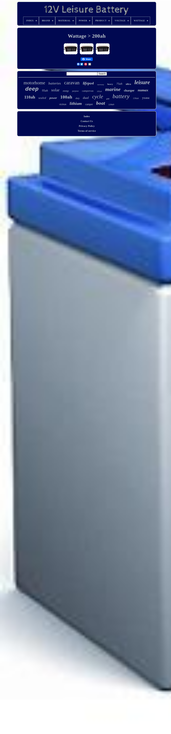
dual (86, 98)
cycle (97, 97)
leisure (142, 82)
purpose (75, 91)
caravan (71, 82)
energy (66, 91)
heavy (110, 84)
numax (143, 90)
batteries (54, 83)
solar (55, 90)
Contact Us (87, 121)
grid (107, 99)
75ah (119, 83)
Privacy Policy (87, 126)
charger (129, 90)
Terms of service (87, 131)
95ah (45, 90)
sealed (42, 98)
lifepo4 (88, 83)
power (53, 98)
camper (89, 104)
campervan (88, 91)
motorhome (34, 82)
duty (77, 98)
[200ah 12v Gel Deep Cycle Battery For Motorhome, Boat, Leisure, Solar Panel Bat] (70, 54)
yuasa (145, 98)
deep (32, 89)
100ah (66, 97)
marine (113, 89)
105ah (99, 91)
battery (121, 96)
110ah (29, 97)
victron (62, 104)
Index (87, 116)
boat (100, 103)
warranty (100, 85)
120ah (111, 105)
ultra (128, 84)
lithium (76, 103)
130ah (136, 98)
